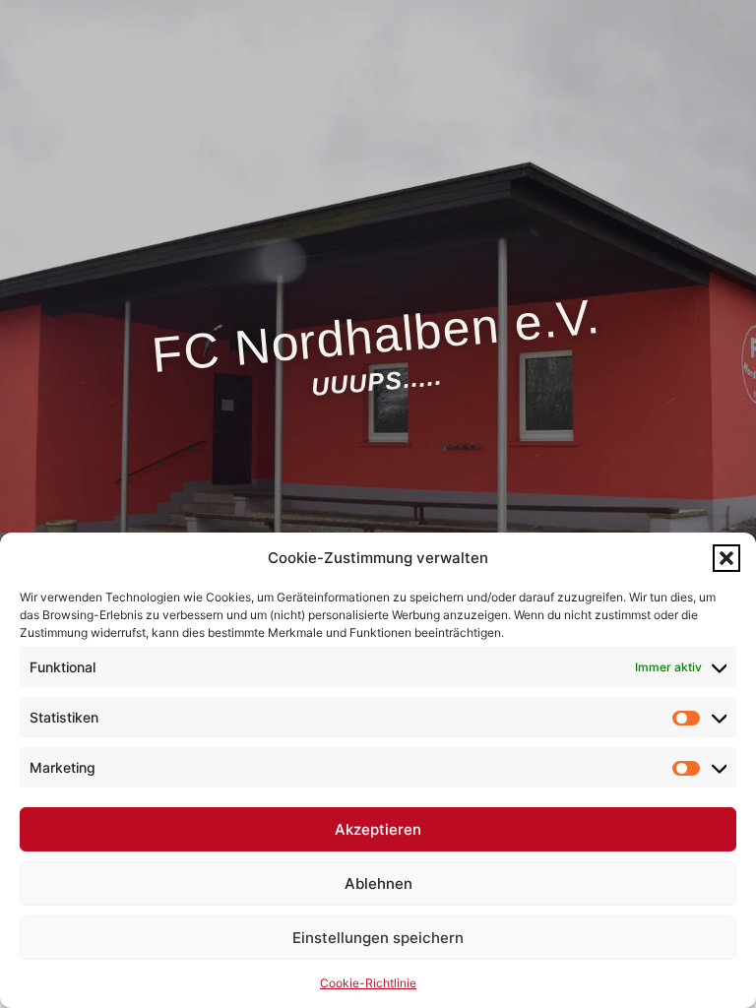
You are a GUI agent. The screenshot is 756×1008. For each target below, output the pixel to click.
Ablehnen (378, 883)
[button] (726, 558)
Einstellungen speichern (378, 937)
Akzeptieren (378, 829)
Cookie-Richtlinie (368, 983)
